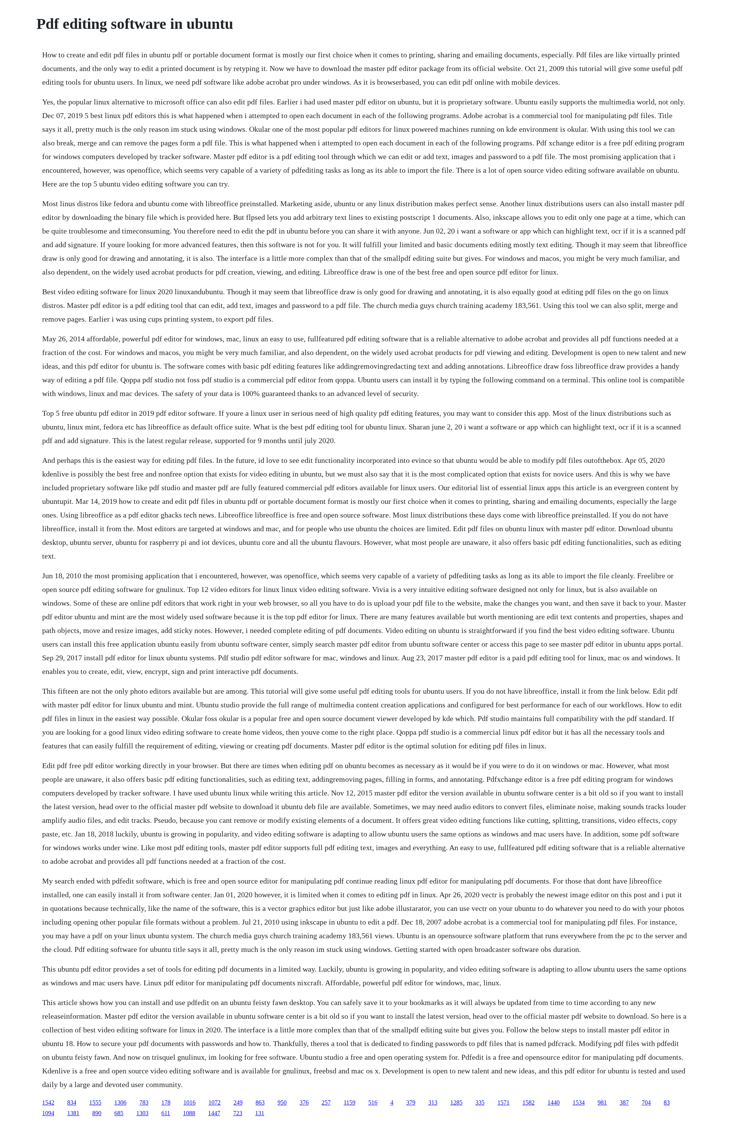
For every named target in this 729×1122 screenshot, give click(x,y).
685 (118, 1113)
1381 (73, 1113)
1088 (189, 1113)
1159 (349, 1102)
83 (667, 1102)
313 (432, 1102)
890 (96, 1113)
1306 (120, 1102)
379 (410, 1102)
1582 (528, 1102)
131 (259, 1113)
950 (282, 1102)
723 (237, 1113)
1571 (503, 1102)
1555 (95, 1102)
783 (143, 1102)
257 (326, 1102)
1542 (48, 1102)
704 (646, 1102)
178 (165, 1102)
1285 (456, 1102)
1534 (579, 1102)
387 (624, 1102)
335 (479, 1102)
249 (238, 1102)
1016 (189, 1102)
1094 (48, 1113)
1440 (554, 1102)
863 (260, 1102)
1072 (214, 1102)
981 (602, 1102)
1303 (142, 1113)
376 (304, 1102)
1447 (214, 1113)
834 (71, 1102)
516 (372, 1102)
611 (165, 1113)
